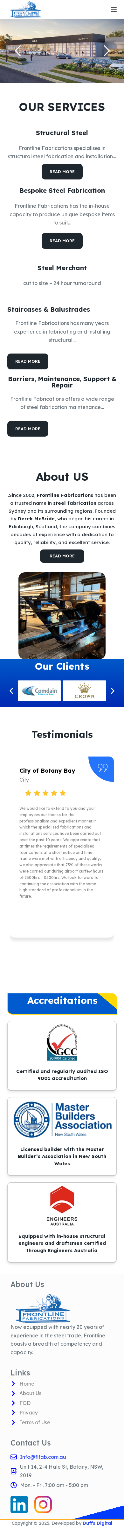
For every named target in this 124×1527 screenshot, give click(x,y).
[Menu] (114, 9)
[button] (11, 691)
